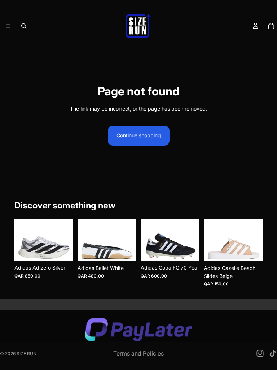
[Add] (188, 250)
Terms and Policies (138, 353)
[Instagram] (260, 353)
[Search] (24, 26)
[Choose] (62, 250)
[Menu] (8, 26)
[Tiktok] (272, 353)
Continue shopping (138, 135)
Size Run (26, 353)
